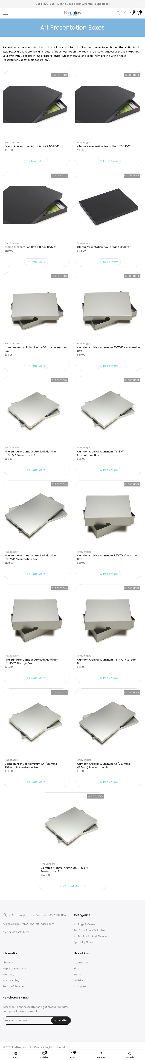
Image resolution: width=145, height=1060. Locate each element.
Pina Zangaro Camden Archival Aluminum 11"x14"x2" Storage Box (31, 661)
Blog (76, 968)
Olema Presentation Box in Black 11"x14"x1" (103, 146)
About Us (8, 962)
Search (78, 974)
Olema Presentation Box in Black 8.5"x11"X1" (32, 146)
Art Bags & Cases (84, 924)
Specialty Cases (84, 942)
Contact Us (81, 962)
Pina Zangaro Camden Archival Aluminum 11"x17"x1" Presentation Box (31, 557)
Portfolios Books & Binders (89, 930)
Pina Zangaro (12, 142)
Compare (80, 986)
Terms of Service (13, 986)
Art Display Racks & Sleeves (90, 936)
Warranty (8, 974)
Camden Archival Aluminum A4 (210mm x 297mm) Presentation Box (31, 765)
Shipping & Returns (14, 968)
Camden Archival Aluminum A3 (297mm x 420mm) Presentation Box (103, 765)
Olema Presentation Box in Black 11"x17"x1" (31, 247)
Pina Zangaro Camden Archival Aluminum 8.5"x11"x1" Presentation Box (31, 453)
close (7, 4)
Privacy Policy (11, 980)
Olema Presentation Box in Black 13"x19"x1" (103, 247)
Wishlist (78, 980)
